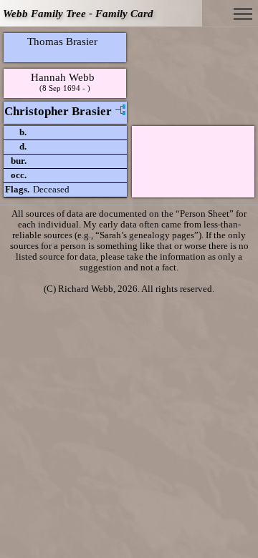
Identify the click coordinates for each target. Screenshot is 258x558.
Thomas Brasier (62, 41)
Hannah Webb (63, 77)
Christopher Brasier (58, 111)
